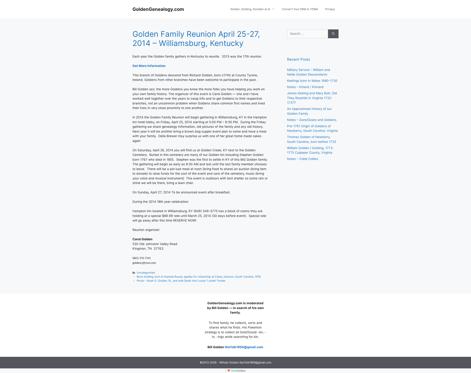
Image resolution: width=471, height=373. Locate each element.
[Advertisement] (160, 324)
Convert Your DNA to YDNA (300, 9)
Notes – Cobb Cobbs (302, 159)
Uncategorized (146, 272)
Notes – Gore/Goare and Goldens (312, 120)
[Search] (333, 33)
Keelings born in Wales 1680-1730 (312, 81)
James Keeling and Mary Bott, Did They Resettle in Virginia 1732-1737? (312, 97)
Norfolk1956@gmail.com (244, 347)
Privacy (330, 9)
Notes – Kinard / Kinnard (305, 87)
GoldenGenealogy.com (158, 9)
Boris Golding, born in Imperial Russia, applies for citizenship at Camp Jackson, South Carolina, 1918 (199, 276)
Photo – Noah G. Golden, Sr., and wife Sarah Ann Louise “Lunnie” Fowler (181, 280)
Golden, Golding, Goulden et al (250, 9)
